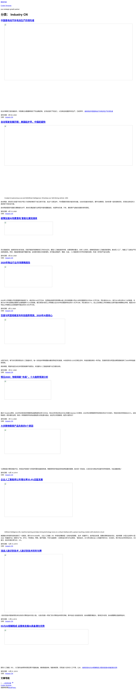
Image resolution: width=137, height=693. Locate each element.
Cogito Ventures (6, 5)
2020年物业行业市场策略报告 (15, 262)
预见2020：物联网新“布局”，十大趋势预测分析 (24, 376)
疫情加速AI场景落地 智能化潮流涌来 (19, 218)
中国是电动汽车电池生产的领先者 (17, 20)
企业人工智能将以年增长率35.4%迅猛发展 (22, 479)
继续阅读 (99, 111)
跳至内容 (4, 2)
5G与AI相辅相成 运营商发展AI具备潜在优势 (23, 625)
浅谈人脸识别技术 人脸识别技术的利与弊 (21, 550)
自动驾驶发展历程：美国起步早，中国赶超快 (23, 121)
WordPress (12, 687)
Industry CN (9, 117)
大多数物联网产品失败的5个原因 (17, 425)
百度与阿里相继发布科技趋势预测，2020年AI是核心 (27, 315)
